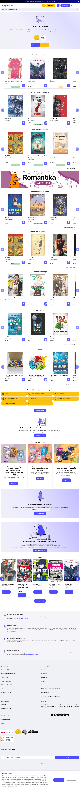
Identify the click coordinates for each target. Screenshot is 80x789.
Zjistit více (14, 786)
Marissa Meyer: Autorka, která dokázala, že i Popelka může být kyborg (66, 468)
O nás (2, 688)
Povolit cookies (59, 780)
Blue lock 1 (36, 584)
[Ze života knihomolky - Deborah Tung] (55, 571)
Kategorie (43, 681)
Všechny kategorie (40, 410)
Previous (2, 579)
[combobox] (40, 9)
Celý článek (13, 483)
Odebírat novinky (40, 513)
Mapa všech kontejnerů (40, 550)
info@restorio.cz (50, 706)
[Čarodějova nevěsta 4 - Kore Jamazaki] (8, 571)
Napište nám (43, 763)
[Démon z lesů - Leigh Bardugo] (71, 571)
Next (78, 579)
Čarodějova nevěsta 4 (8, 584)
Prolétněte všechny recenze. (31, 654)
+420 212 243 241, (68, 706)
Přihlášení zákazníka (6, 681)
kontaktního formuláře (72, 704)
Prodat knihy (45, 45)
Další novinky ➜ (70, 168)
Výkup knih (43, 669)
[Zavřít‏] (78, 1)
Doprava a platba (5, 669)
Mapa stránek (37, 763)
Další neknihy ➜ (70, 385)
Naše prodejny (5, 677)
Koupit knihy (35, 45)
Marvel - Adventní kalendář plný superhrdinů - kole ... (23, 586)
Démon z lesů (68, 584)
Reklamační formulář (6, 685)
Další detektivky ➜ (69, 345)
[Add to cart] (23, 85)
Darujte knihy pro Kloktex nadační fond (50, 696)
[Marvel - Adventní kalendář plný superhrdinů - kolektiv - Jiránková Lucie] (24, 571)
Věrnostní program (6, 704)
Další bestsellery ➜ (69, 227)
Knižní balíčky (44, 677)
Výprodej (43, 685)
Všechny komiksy (40, 601)
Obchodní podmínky (6, 708)
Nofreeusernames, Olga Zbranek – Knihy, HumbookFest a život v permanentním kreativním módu (14, 470)
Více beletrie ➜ (70, 267)
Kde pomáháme (45, 692)
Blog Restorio (4, 712)
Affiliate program (5, 719)
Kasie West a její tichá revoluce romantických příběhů (40, 468)
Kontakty (3, 723)
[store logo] (9, 5)
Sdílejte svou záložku (6, 692)
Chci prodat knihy (40, 435)
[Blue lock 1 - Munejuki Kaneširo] (40, 571)
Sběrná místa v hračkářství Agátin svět (50, 688)
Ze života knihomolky (54, 584)
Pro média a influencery (7, 715)
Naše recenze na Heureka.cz (8, 673)
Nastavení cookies (71, 780)
